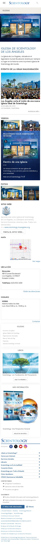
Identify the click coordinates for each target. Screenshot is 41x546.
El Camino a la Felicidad (7, 523)
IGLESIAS (20, 326)
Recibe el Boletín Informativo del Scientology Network (21, 497)
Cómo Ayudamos (7, 474)
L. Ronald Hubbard (6, 511)
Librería (4, 462)
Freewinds (5, 341)
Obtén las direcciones (31, 291)
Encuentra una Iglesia (11, 489)
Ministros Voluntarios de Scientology (11, 518)
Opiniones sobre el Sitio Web (14, 487)
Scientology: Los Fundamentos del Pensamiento (20, 375)
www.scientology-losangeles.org (17, 227)
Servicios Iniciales (7, 459)
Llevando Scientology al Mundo (11, 344)
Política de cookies (25, 539)
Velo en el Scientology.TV (13, 177)
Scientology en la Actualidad (11, 465)
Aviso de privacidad (13, 539)
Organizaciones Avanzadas (10, 336)
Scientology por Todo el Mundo (12, 471)
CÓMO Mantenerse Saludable (12, 477)
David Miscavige (18, 513)
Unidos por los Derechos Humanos (11, 528)
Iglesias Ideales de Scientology (11, 333)
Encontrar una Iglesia (9, 331)
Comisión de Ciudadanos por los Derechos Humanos (16, 534)
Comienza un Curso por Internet (10, 516)
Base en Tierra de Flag (9, 338)
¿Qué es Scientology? (9, 453)
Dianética (15, 511)
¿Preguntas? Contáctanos (13, 484)
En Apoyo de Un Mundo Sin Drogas (11, 526)
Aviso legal (7, 541)
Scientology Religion (7, 513)
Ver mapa (36, 261)
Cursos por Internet (8, 456)
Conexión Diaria (7, 468)
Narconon (18, 523)
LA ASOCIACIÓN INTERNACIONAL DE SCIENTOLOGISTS (16, 521)
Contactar (36, 321)
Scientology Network (25, 511)
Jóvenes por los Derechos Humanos (11, 531)
